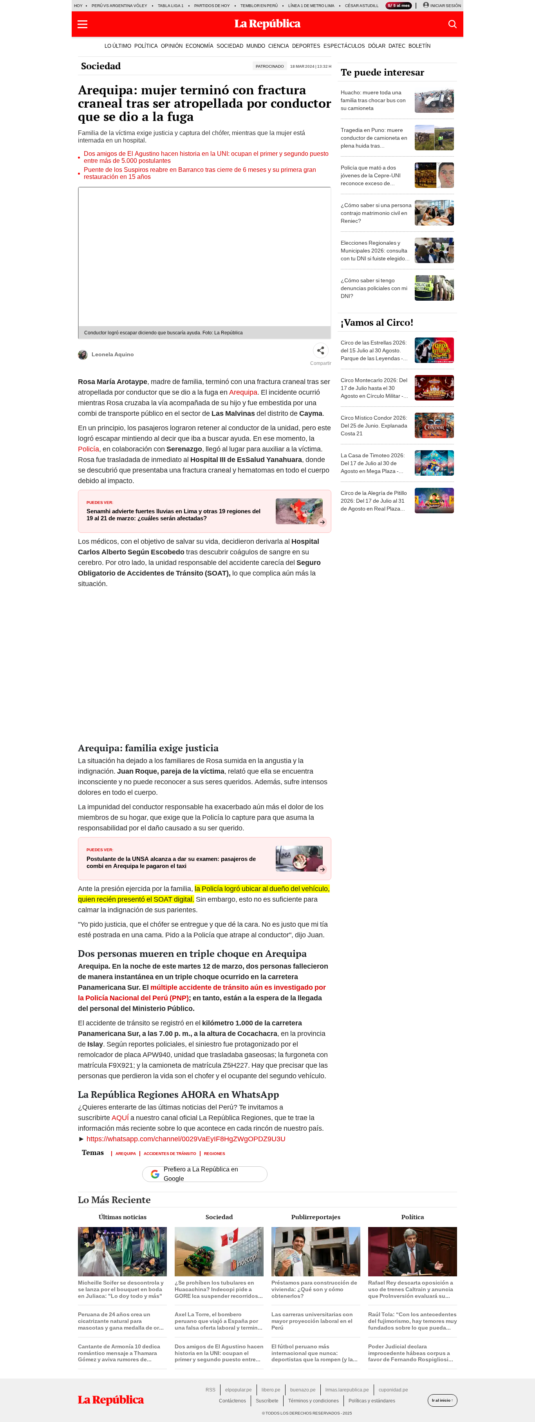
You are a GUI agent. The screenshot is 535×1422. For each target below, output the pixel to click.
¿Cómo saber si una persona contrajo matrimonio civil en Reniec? (376, 213)
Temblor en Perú (259, 6)
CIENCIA (278, 46)
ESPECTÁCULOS (344, 46)
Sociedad (101, 65)
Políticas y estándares (372, 1401)
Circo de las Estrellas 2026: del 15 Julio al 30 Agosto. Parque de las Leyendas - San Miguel (374, 354)
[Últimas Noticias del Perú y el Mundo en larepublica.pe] (267, 24)
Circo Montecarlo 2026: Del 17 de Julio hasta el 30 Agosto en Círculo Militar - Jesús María (374, 392)
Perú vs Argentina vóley (119, 6)
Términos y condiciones (313, 1401)
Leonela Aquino (113, 354)
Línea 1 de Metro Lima (311, 6)
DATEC (397, 46)
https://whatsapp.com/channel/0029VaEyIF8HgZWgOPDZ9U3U (186, 1139)
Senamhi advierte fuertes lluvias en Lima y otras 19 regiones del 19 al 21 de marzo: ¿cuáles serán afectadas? (173, 515)
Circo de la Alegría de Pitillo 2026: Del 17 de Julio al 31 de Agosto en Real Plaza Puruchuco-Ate (374, 505)
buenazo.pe (303, 1390)
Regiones (214, 1153)
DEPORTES (306, 46)
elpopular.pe (238, 1390)
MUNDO (255, 46)
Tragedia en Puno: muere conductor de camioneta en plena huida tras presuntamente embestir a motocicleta (374, 145)
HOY (78, 6)
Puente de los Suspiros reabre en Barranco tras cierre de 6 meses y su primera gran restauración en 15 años (200, 173)
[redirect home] (111, 1400)
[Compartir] (321, 350)
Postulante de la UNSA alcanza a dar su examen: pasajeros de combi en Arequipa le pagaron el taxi (171, 862)
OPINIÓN (172, 46)
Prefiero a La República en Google (201, 1174)
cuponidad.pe (393, 1390)
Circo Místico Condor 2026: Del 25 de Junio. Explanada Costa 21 (374, 426)
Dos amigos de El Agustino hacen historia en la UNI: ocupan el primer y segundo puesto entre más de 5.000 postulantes (206, 157)
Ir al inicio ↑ (442, 1400)
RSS (210, 1390)
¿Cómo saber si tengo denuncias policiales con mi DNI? (374, 288)
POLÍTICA (146, 46)
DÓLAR (376, 46)
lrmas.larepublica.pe (347, 1390)
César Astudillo (363, 6)
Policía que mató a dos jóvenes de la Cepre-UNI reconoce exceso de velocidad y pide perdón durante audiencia (371, 183)
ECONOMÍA (199, 46)
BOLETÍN (419, 46)
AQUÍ (121, 1117)
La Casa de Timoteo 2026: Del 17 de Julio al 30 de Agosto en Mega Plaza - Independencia (373, 467)
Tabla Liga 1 (171, 6)
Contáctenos (232, 1401)
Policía (88, 449)
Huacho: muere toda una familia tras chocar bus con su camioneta (373, 100)
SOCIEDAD (230, 46)
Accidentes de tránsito (170, 1153)
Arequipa (243, 392)
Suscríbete (267, 1401)
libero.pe (271, 1390)
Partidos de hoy (212, 6)
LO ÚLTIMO (118, 46)
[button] (82, 24)
